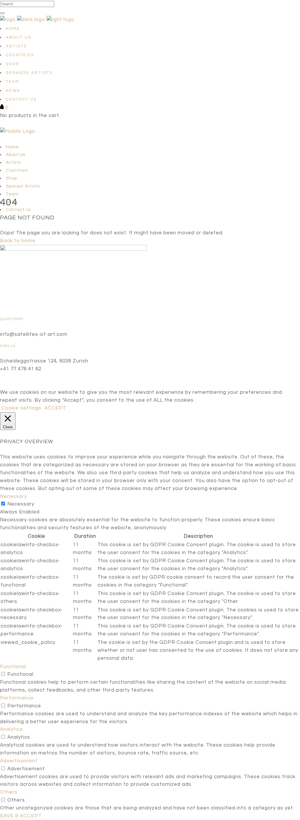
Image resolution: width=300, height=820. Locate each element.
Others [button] (9, 792)
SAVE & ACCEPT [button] (21, 816)
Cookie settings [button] (21, 408)
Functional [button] (13, 666)
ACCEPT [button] (55, 408)
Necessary (20, 504)
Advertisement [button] (19, 761)
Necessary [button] (13, 496)
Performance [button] (17, 698)
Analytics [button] (11, 729)
